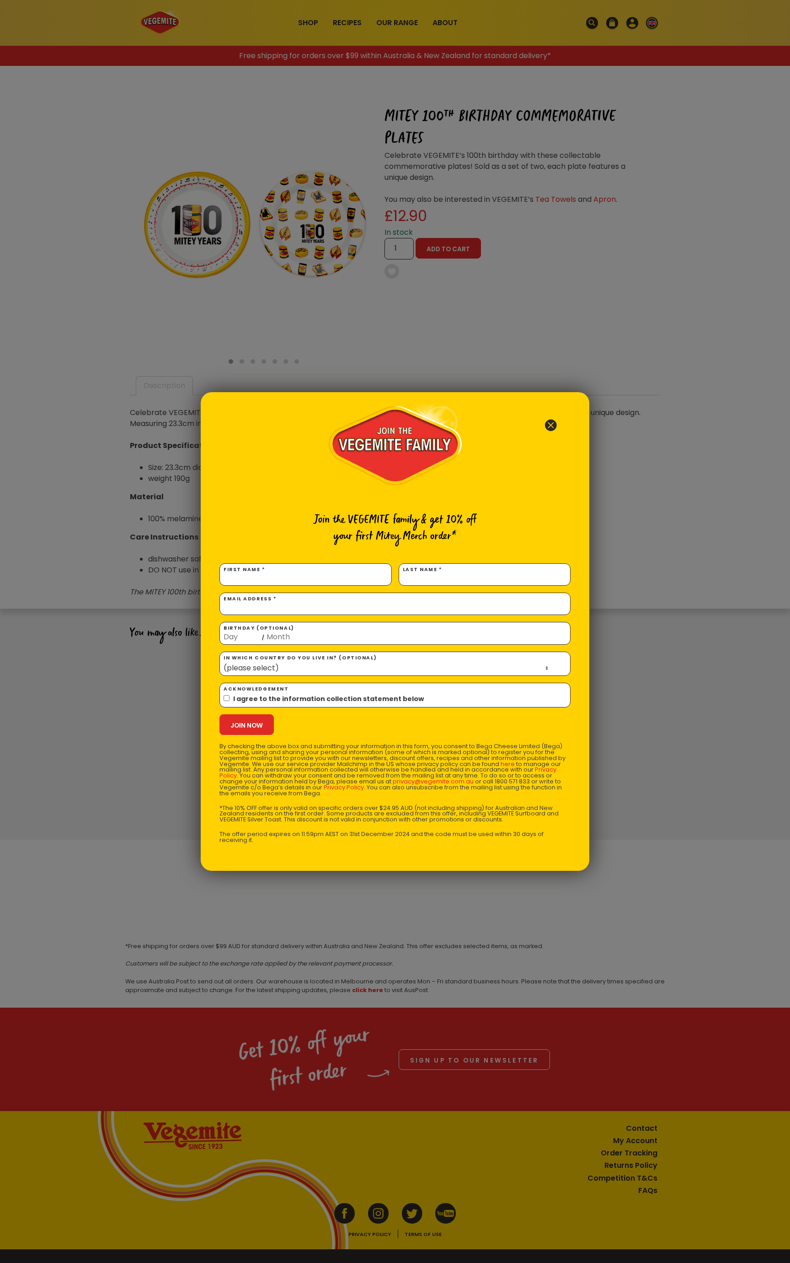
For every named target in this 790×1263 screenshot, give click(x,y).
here (508, 764)
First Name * (245, 569)
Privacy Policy (344, 787)
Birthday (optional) (259, 633)
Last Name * (423, 569)
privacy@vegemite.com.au (433, 781)
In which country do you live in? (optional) (300, 657)
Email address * (250, 598)
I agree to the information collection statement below (328, 698)
